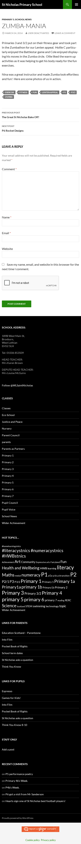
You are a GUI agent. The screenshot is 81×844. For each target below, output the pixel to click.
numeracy (30, 574)
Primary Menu (76, 4)
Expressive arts (43, 562)
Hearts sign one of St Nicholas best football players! (35, 801)
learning (52, 568)
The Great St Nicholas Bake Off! (20, 115)
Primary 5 (8, 482)
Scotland (21, 606)
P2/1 (5, 581)
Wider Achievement (13, 523)
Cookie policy (32, 840)
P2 (73, 574)
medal (18, 575)
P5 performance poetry (19, 774)
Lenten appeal (50, 92)
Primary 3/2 (32, 593)
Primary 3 (8, 19)
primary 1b (31, 586)
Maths (8, 574)
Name (6, 217)
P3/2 (73, 92)
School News (23, 19)
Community (28, 562)
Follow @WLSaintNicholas (17, 385)
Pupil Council (10, 502)
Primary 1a (64, 581)
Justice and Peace (12, 421)
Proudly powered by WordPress (17, 818)
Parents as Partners (13, 448)
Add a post (8, 749)
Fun (35, 92)
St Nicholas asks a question (17, 659)
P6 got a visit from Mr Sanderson (24, 794)
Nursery (6, 428)
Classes (6, 408)
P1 (44, 574)
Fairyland (55, 562)
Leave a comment (65, 33)
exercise (9, 92)
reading (60, 600)
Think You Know (11, 666)
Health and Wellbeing (20, 568)
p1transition (63, 575)
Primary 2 (8, 462)
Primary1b (48, 587)
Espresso (7, 691)
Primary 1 (8, 455)
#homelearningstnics (11, 546)
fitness (23, 92)
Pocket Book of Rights (15, 646)
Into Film (7, 639)
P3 (64, 92)
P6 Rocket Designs (13, 128)
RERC (68, 600)
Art (18, 561)
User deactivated (38, 33)
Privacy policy (48, 840)
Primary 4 (8, 475)
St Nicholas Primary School (22, 4)
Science (9, 605)
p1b (55, 575)
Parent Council (11, 435)
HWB (43, 568)
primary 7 (51, 600)
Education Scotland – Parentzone (21, 632)
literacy (65, 567)
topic (62, 606)
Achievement (8, 562)
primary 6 (34, 599)
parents (6, 442)
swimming (39, 606)
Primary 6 (8, 489)
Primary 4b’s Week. (16, 780)
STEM (28, 606)
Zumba (9, 97)
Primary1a (11, 586)
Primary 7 (8, 496)
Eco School (8, 415)
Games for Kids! (11, 697)
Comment (9, 169)
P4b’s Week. (12, 787)
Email (6, 233)
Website (7, 248)
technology (52, 606)
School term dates (12, 653)
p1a (50, 575)
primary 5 (13, 599)
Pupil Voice (8, 509)
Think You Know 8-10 (14, 724)
